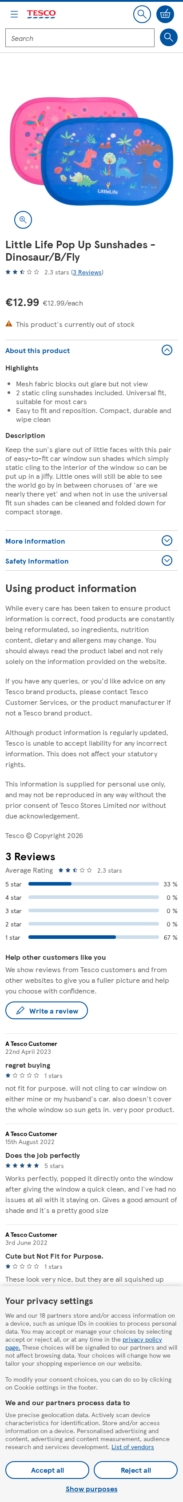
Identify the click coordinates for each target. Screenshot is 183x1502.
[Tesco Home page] (42, 14)
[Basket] (165, 14)
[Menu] (14, 14)
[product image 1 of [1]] (91, 151)
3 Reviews (87, 271)
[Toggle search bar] (142, 14)
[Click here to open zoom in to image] (23, 220)
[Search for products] (169, 37)
